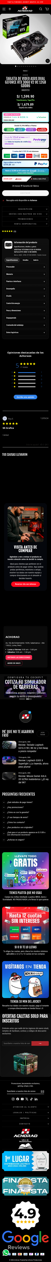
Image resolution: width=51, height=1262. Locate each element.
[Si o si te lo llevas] (25, 925)
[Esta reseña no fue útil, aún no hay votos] (46, 444)
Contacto (25, 1124)
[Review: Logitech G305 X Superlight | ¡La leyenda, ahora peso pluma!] (9, 760)
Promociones (25, 219)
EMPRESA (25, 1118)
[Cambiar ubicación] (10, 9)
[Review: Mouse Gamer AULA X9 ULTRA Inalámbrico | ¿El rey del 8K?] (9, 776)
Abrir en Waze (13, 663)
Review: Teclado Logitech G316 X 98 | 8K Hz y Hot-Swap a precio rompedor (33, 748)
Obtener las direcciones (18, 657)
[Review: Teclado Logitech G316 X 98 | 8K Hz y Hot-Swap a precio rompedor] (9, 745)
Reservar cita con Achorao (25, 584)
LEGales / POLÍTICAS (25, 1112)
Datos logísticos (12, 332)
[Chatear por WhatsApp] (5, 1252)
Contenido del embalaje (14, 325)
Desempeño (10, 289)
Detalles (25, 260)
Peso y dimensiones (13, 310)
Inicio (25, 71)
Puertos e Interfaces (13, 281)
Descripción (25, 209)
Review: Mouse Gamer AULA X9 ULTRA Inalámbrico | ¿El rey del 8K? (33, 779)
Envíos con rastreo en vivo (25, 214)
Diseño (8, 296)
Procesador (10, 267)
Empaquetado (11, 318)
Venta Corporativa (25, 224)
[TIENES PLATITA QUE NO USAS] (25, 870)
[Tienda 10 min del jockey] (25, 979)
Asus (25, 75)
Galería (35, 260)
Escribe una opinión (25, 397)
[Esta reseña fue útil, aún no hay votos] (41, 444)
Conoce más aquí (9, 120)
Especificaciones (12, 260)
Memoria (9, 274)
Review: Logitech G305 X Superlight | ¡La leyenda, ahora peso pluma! (33, 763)
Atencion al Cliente (25, 1107)
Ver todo (42, 734)
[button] (25, 117)
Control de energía (13, 303)
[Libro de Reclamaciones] (25, 1144)
